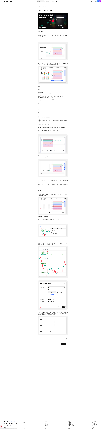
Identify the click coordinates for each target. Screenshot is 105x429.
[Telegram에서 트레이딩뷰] (12, 423)
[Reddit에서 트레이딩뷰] (16, 423)
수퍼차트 (24, 422)
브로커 (60, 1)
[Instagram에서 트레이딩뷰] (9, 423)
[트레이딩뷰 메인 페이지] (8, 1)
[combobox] (53, 6)
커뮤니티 (52, 1)
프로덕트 (47, 1)
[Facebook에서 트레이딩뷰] (6, 423)
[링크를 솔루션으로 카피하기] (52, 10)
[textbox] (53, 6)
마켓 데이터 (46, 424)
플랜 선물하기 (46, 425)
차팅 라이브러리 (94, 423)
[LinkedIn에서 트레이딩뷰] (11, 423)
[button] (49, 1)
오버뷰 (45, 427)
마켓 (56, 1)
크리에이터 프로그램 (71, 425)
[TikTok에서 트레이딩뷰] (14, 423)
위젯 (92, 422)
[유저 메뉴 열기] (95, 1)
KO (92, 1)
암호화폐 (24, 427)
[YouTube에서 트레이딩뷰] (8, 423)
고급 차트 (93, 425)
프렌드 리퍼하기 (70, 424)
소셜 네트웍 (69, 422)
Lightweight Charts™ (95, 424)
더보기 (64, 1)
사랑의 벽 (69, 423)
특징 (45, 422)
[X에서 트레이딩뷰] (4, 423)
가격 (45, 423)
